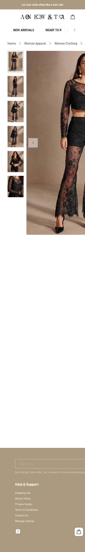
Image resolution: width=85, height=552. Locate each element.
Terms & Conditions (26, 509)
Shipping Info (22, 493)
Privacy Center (23, 504)
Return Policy (23, 498)
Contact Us (21, 515)
